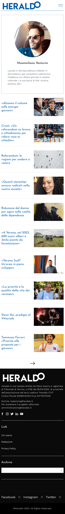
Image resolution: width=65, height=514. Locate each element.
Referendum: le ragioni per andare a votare (15, 159)
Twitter (51, 497)
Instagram (30, 497)
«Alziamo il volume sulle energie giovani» (14, 107)
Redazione (6, 442)
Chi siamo (6, 435)
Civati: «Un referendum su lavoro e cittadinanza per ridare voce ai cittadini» (16, 133)
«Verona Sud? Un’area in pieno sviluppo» (12, 264)
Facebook (8, 497)
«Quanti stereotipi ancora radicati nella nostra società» (15, 185)
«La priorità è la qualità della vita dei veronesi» (15, 290)
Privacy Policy (8, 448)
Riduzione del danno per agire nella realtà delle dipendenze (15, 212)
